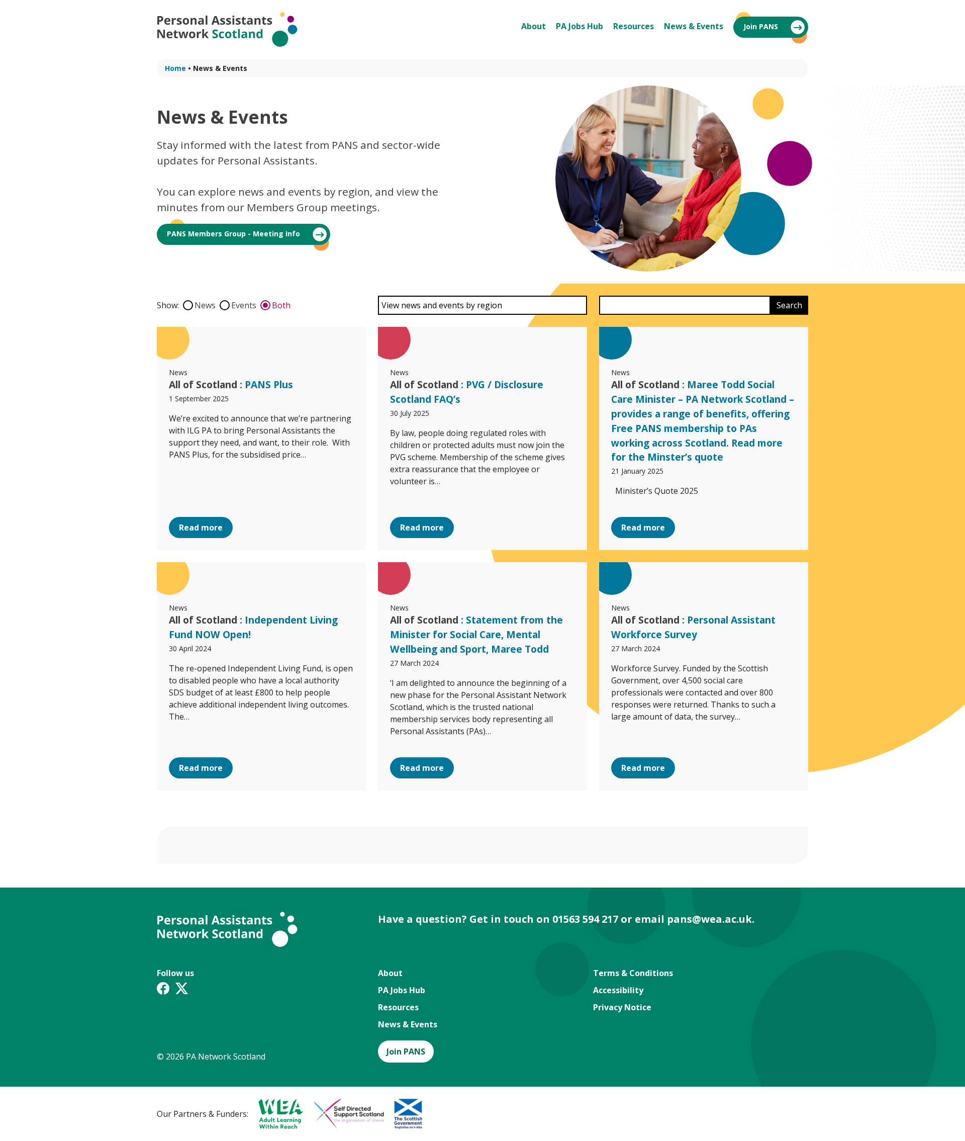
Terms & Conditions (633, 973)
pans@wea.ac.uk (709, 919)
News (205, 305)
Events (243, 305)
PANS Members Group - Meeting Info (233, 233)
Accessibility (618, 990)
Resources (633, 26)
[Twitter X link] (181, 990)
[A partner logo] (276, 1114)
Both (281, 305)
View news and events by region (441, 305)
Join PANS (760, 26)
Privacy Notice (622, 1007)
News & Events (693, 26)
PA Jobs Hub (579, 26)
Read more (201, 527)
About (533, 26)
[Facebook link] (163, 990)
